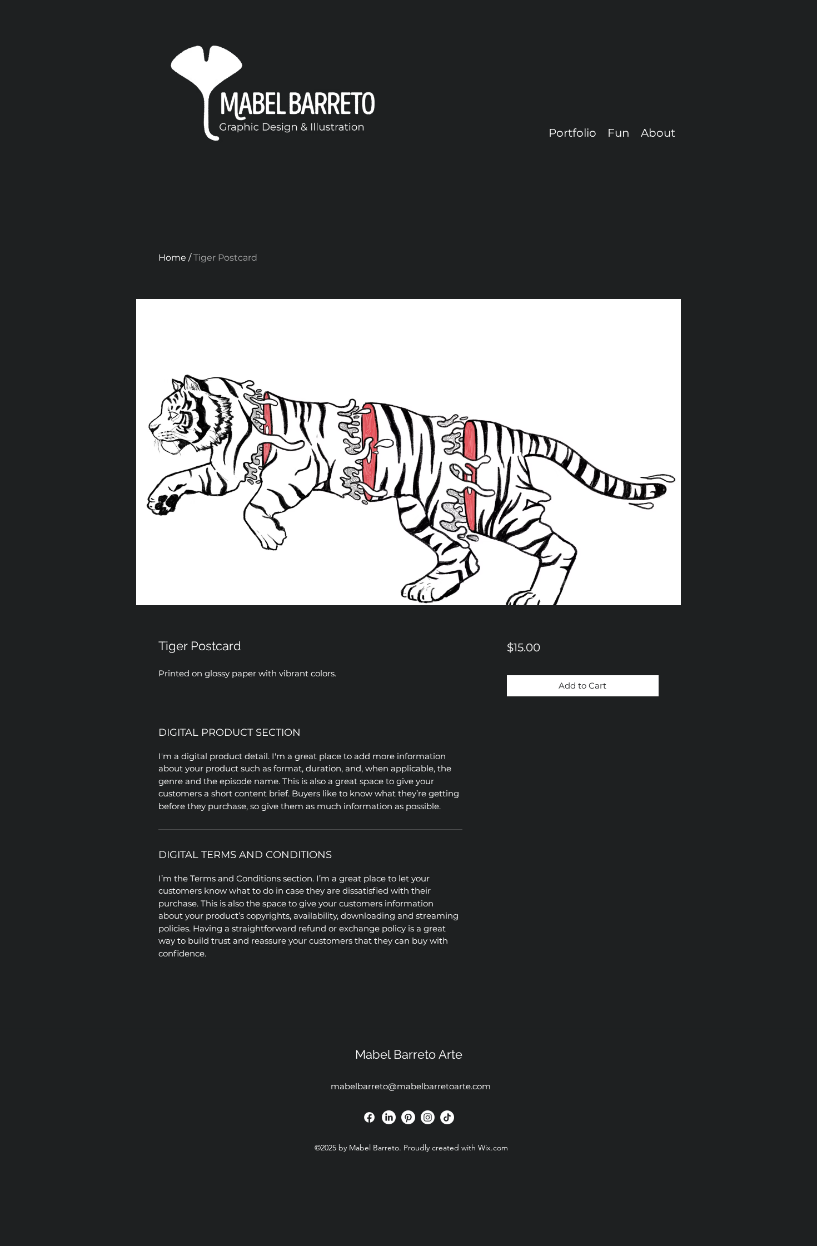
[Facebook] (369, 1117)
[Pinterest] (408, 1117)
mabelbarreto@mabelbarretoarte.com (411, 1086)
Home (172, 257)
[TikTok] (447, 1117)
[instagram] (428, 1117)
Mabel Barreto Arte (408, 1054)
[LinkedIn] (389, 1117)
